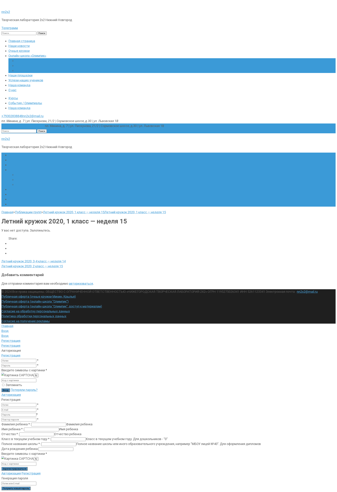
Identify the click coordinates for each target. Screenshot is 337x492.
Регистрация (10, 355)
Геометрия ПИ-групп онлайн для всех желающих (51, 65)
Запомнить (14, 385)
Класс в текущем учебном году (26, 439)
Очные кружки (19, 51)
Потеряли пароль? (24, 390)
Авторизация (11, 395)
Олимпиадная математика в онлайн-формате (49, 60)
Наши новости (19, 46)
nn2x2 (5, 12)
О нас (12, 90)
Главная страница (21, 41)
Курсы (13, 98)
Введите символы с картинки (24, 370)
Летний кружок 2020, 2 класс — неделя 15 (32, 266)
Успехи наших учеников (25, 80)
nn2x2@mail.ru (33, 116)
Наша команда (19, 85)
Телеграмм (9, 28)
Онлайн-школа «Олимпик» (27, 56)
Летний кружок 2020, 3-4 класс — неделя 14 (33, 261)
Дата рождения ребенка (19, 449)
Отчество (10, 434)
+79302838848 (12, 116)
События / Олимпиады (25, 103)
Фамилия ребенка (16, 424)
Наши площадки (20, 75)
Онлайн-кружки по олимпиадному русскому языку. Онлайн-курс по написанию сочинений (81, 70)
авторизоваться (81, 283)
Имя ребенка (12, 429)
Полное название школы (21, 444)
